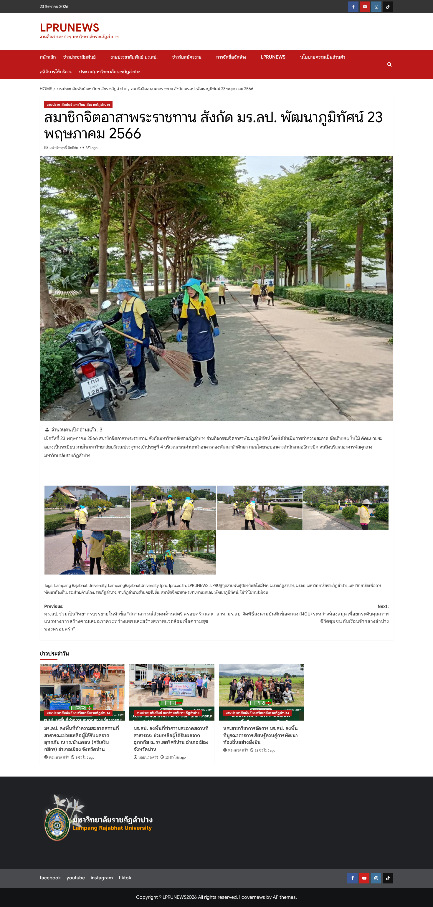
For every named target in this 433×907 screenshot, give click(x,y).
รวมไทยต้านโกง (81, 592)
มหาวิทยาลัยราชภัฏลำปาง (327, 585)
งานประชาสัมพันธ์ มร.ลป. (134, 57)
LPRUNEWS (69, 28)
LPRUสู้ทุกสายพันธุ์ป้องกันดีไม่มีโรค (239, 585)
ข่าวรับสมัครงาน (186, 57)
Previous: (128, 617)
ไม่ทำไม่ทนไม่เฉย (254, 592)
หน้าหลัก (48, 57)
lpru (163, 585)
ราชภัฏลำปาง (106, 592)
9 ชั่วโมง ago (85, 757)
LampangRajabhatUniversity (133, 585)
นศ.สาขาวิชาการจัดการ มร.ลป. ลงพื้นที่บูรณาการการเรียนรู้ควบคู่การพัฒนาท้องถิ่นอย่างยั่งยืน (260, 735)
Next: (302, 614)
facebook (50, 878)
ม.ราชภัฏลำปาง (282, 585)
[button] (389, 64)
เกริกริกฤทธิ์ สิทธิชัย (63, 147)
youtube (76, 878)
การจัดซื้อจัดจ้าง (231, 57)
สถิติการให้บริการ (56, 72)
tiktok (125, 878)
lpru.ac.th (177, 585)
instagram (102, 878)
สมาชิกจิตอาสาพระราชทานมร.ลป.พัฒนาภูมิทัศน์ (199, 592)
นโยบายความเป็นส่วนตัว (322, 57)
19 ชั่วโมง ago (265, 750)
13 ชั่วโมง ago (175, 757)
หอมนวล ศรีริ (59, 757)
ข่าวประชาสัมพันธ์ (79, 57)
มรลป (300, 585)
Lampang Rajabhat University (80, 585)
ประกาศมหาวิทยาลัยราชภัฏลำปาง (110, 72)
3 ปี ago (91, 147)
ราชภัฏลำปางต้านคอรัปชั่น (138, 592)
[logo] (99, 820)
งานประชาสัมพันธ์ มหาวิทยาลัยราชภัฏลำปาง (78, 104)
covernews (253, 897)
